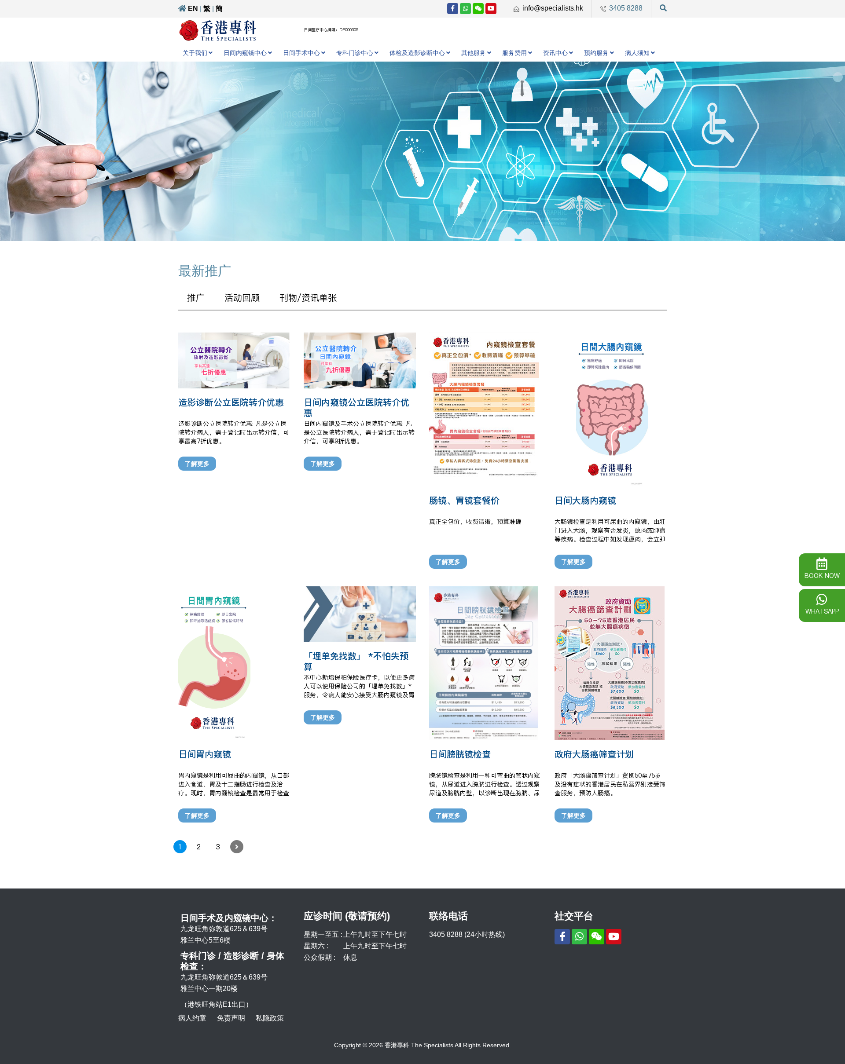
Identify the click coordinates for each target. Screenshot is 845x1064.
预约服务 (596, 52)
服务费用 (514, 52)
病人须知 (637, 52)
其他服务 (473, 52)
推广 (196, 298)
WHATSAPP (822, 611)
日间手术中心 (301, 52)
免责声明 (231, 1018)
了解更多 (197, 463)
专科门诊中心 (354, 52)
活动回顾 (242, 298)
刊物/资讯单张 (308, 298)
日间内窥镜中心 (245, 52)
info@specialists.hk (552, 8)
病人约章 (192, 1018)
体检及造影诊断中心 (417, 52)
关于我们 (195, 52)
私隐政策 (270, 1018)
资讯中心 (555, 52)
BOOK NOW (822, 575)
